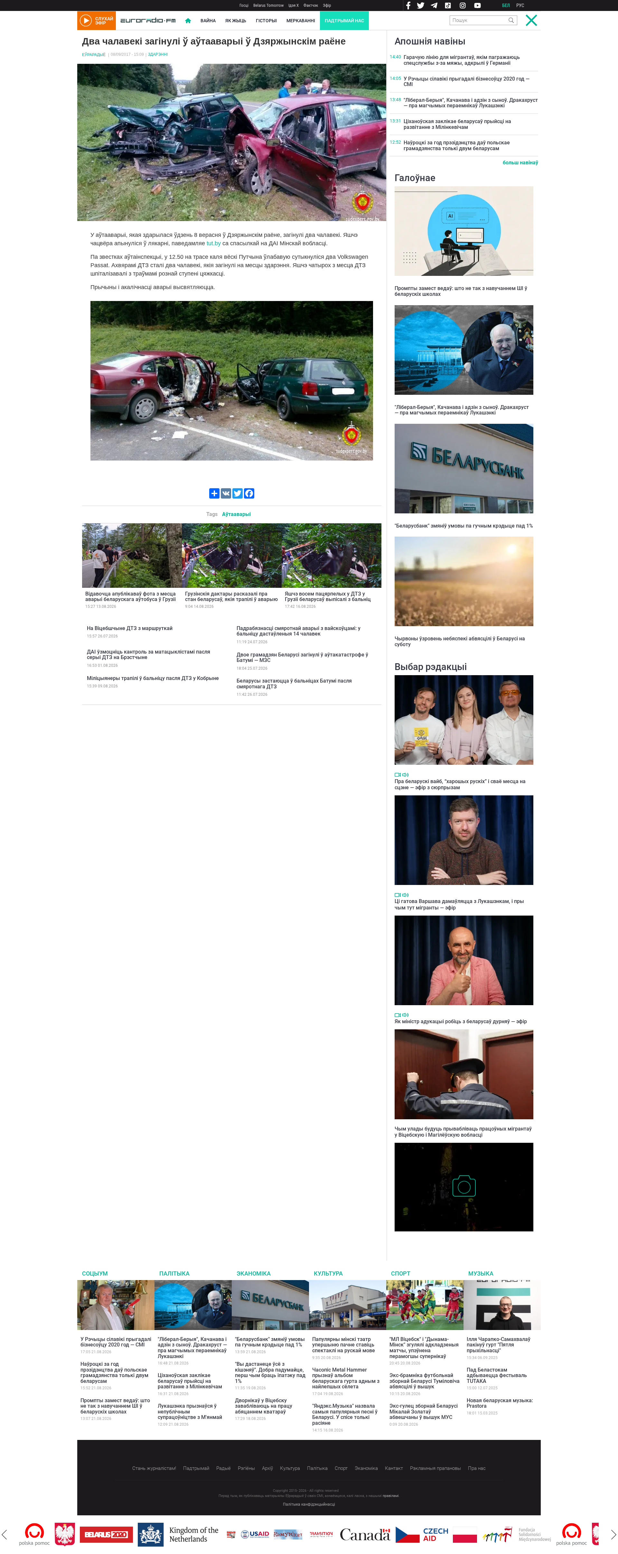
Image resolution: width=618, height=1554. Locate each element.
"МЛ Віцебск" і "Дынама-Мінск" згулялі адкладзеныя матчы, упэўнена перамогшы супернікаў (424, 1347)
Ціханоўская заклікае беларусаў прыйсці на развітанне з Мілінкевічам (457, 124)
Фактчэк (311, 5)
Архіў (267, 1468)
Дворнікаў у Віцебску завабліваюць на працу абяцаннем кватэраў (263, 1406)
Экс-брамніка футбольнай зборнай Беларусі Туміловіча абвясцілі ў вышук (424, 1381)
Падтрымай (196, 1468)
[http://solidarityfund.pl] (481, 1535)
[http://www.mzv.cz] (286, 1534)
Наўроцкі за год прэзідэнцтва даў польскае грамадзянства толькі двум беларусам (457, 145)
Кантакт (394, 1468)
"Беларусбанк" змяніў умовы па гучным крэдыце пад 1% (464, 526)
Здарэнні (158, 54)
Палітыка (174, 1273)
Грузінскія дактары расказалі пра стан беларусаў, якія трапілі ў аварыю (231, 597)
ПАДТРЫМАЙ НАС (344, 20)
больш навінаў (520, 163)
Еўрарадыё (94, 55)
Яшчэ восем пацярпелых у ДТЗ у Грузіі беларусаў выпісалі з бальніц (328, 597)
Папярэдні (4, 1534)
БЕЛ (506, 5)
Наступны (613, 1534)
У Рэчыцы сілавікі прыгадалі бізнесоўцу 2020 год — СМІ (466, 82)
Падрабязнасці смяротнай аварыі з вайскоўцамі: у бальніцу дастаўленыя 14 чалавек (298, 631)
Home (188, 20)
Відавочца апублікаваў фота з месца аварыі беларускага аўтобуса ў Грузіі (130, 597)
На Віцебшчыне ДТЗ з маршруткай (130, 628)
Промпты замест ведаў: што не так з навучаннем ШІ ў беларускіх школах (461, 291)
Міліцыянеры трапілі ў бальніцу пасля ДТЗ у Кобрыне (153, 678)
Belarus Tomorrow (268, 5)
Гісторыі (266, 20)
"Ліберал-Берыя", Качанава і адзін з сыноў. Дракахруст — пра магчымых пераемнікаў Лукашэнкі (471, 103)
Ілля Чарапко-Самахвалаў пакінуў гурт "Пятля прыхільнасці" (498, 1345)
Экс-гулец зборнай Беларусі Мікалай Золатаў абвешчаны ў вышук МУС (423, 1411)
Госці (243, 5)
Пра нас (477, 1468)
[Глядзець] (398, 775)
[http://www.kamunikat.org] (253, 1534)
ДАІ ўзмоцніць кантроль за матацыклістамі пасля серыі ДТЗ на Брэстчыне (148, 655)
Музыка (480, 1273)
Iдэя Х (293, 5)
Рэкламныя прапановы (435, 1468)
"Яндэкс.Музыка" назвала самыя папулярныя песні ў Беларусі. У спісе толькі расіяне (345, 1414)
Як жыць (235, 20)
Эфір (327, 5)
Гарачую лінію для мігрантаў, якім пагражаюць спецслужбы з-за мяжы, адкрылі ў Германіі (462, 60)
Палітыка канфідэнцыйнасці (309, 1504)
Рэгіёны (246, 1468)
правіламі (391, 1496)
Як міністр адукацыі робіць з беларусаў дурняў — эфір (461, 1021)
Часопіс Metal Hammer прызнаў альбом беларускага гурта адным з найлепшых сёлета (345, 1378)
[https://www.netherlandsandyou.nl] (144, 1535)
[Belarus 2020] (71, 1535)
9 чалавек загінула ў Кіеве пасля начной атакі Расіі (453, 1238)
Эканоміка (254, 1273)
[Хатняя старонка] (148, 20)
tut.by (214, 243)
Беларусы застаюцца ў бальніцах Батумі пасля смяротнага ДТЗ (294, 684)
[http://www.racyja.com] (196, 1534)
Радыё (223, 1468)
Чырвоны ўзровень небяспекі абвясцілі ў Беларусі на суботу (460, 641)
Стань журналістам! (154, 1468)
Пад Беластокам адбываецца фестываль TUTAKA (497, 1375)
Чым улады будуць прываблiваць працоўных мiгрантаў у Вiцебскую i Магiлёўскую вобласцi (463, 1132)
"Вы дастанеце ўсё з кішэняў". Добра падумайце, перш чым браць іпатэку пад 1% (270, 1372)
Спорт (400, 1273)
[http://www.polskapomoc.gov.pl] (536, 1534)
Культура (328, 1273)
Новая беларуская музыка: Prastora (500, 1403)
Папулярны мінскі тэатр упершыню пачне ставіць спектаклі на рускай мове (343, 1345)
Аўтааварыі (236, 514)
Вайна (208, 20)
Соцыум (95, 1273)
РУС (520, 5)
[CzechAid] (386, 1535)
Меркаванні (300, 20)
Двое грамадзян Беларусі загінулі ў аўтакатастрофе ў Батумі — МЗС (302, 658)
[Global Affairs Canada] (330, 1534)
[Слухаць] (405, 775)
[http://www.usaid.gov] (219, 1534)
